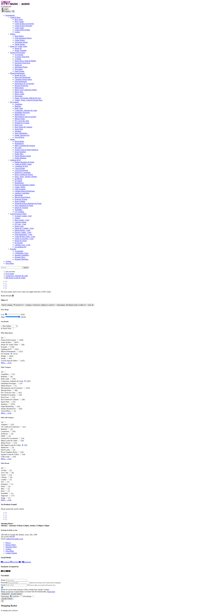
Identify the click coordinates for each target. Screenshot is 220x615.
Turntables (18, 210)
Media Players (20, 115)
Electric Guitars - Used (23, 232)
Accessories (19, 55)
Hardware (18, 65)
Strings (12, 34)
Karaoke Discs (20, 257)
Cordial (3, 480)
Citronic (4, 477)
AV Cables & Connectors (10, 427)
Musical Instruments (17, 73)
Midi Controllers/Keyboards (25, 146)
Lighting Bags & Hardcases (25, 191)
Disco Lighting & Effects (24, 174)
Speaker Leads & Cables (10, 454)
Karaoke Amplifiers (22, 255)
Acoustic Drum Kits (22, 57)
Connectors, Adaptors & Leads (26, 110)
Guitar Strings (20, 40)
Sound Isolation (20, 152)
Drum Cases (19, 226)
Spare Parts (19, 129)
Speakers (18, 131)
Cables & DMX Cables (23, 164)
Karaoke (13, 249)
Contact (8, 261)
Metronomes (19, 88)
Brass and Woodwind (22, 77)
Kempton (4, 484)
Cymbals (18, 59)
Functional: (5, 596)
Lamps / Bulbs (20, 187)
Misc (2, 489)
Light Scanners (20, 189)
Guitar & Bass (15, 17)
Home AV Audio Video (18, 46)
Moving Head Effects (22, 197)
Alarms (17, 218)
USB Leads (5, 457)
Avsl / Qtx (4, 473)
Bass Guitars (19, 22)
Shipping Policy (11, 547)
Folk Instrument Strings (23, 38)
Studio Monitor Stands (23, 156)
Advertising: (27, 596)
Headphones (19, 143)
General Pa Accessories (9, 438)
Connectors (5, 431)
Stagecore (4, 496)
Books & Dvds (20, 75)
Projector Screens (21, 199)
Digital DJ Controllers (23, 172)
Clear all (90, 305)
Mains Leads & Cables (9, 441)
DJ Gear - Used (20, 224)
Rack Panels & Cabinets (23, 127)
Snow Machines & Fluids (24, 205)
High (3, 317)
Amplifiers (18, 104)
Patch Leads (5, 450)
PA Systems (14, 102)
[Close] (2, 601)
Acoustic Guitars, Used (23, 216)
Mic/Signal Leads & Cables (15, 278)
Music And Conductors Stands (26, 90)
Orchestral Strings (21, 42)
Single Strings (20, 44)
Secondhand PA (20, 247)
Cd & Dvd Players (21, 170)
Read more (51, 592)
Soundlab (4, 493)
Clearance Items (20, 222)
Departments (10, 15)
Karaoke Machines (21, 259)
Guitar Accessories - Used (24, 239)
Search (25, 267)
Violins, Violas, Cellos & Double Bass (28, 100)
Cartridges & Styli (21, 166)
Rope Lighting (20, 201)
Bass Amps (19, 19)
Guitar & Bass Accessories (24, 24)
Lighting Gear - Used (22, 245)
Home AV (18, 48)
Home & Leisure (21, 241)
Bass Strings (19, 36)
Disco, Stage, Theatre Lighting (26, 177)
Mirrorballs (19, 195)
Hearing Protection (21, 86)
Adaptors (4, 425)
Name (3, 580)
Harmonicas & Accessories (24, 84)
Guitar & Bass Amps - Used (25, 237)
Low (2, 314)
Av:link (3, 470)
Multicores (5, 447)
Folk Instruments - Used (23, 234)
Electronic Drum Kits (22, 63)
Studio (12, 139)
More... (3, 363)
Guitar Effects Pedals (22, 30)
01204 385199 (9, 537)
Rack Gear (18, 125)
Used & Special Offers (18, 214)
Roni (2, 491)
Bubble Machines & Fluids (24, 162)
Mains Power (6, 443)
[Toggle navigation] (13, 11)
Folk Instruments (21, 81)
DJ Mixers (18, 179)
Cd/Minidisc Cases (21, 253)
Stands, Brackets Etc (22, 135)
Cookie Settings (11, 553)
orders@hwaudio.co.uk (14, 539)
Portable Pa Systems (22, 123)
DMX (3, 436)
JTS (2, 482)
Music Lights (19, 94)
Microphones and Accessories (25, 117)
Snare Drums (19, 71)
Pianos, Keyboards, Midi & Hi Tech (28, 98)
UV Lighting (19, 212)
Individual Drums (21, 67)
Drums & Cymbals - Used (24, 228)
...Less (9, 363)
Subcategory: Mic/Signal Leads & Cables (70, 305)
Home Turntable (20, 50)
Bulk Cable (19, 108)
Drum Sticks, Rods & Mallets (25, 61)
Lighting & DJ (15, 160)
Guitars (17, 32)
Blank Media (19, 141)
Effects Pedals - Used (22, 230)
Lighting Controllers (22, 193)
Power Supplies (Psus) (9, 452)
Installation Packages (22, 112)
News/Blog (10, 263)
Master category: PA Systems (12, 305)
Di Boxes (4, 434)
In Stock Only (6, 328)
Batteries (18, 106)
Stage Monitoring (21, 133)
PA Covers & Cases (22, 121)
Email (3, 585)
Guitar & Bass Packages (23, 26)
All (2, 338)
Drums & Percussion (17, 53)
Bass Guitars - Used (22, 220)
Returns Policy (11, 545)
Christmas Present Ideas (23, 79)
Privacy (8, 543)
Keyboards (19, 243)
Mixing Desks (20, 119)
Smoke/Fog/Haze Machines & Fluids (28, 203)
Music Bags (19, 92)
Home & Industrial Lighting (25, 185)
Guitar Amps (19, 28)
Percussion (18, 69)
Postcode (4, 583)
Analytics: (15, 596)
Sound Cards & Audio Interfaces (26, 150)
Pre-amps (18, 148)
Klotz (3, 486)
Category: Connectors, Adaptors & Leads (39, 305)
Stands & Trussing (21, 208)
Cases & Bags (20, 168)
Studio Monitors (20, 158)
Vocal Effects (19, 137)
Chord (3, 475)
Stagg (3, 498)
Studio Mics (19, 154)
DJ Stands (18, 181)
